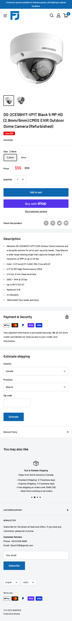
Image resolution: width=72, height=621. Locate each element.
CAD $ (25, 582)
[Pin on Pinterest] (52, 223)
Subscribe (14, 565)
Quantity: (8, 179)
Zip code (7, 395)
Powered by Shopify (11, 614)
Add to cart (36, 192)
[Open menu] (5, 15)
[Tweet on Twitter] (59, 223)
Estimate (14, 416)
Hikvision (8, 140)
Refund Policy (10, 432)
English (8, 582)
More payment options (36, 211)
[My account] (58, 15)
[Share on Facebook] (46, 223)
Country (7, 363)
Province (7, 379)
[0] (65, 15)
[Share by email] (66, 223)
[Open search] (52, 15)
